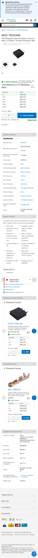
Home (3, 30)
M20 (22, 164)
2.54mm (23, 176)
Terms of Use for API (21, 534)
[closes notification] (35, 2)
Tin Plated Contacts (27, 200)
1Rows (23, 180)
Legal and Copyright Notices (22, 532)
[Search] (34, 25)
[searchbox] (17, 25)
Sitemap (31, 534)
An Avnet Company (7, 545)
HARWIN (23, 142)
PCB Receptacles (22, 30)
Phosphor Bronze (26, 196)
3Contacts (24, 184)
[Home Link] (15, 20)
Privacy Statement (7, 532)
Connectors (11, 30)
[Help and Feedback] (34, 554)
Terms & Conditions (7, 534)
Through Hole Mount (27, 188)
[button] (3, 20)
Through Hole (25, 204)
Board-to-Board (26, 172)
